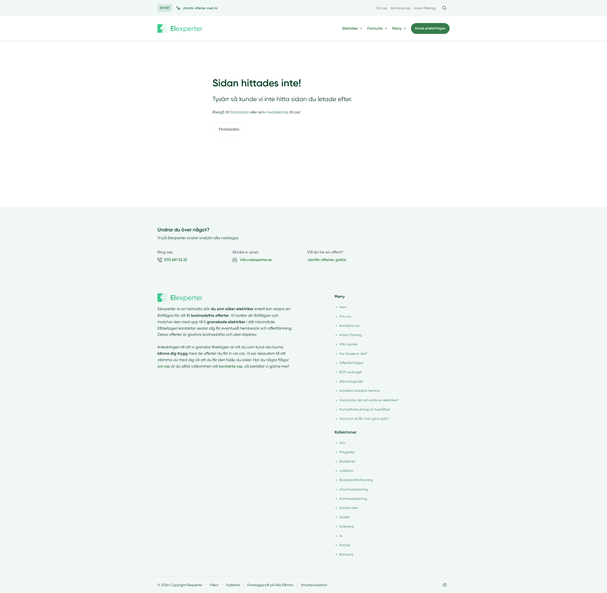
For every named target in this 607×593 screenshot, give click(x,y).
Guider (344, 517)
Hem (342, 307)
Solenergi (346, 526)
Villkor (214, 585)
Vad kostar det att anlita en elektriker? (369, 400)
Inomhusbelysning (353, 498)
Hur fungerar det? (353, 353)
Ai (340, 536)
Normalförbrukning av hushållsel (364, 409)
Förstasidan (229, 129)
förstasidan (239, 112)
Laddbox (346, 470)
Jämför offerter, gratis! (326, 259)
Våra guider (348, 344)
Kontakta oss (400, 8)
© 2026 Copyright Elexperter (179, 585)
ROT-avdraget (350, 372)
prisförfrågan (430, 28)
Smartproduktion (314, 585)
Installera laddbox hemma (359, 390)
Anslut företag (424, 8)
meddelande (277, 112)
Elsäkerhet (347, 461)
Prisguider (347, 452)
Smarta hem (348, 508)
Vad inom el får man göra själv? (364, 418)
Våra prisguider (351, 381)
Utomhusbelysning (353, 489)
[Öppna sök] (444, 8)
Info (342, 443)
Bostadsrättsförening (356, 480)
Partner (344, 545)
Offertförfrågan (351, 363)
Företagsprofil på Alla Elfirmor (270, 585)
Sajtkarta (233, 585)
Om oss (381, 8)
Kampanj (346, 554)
